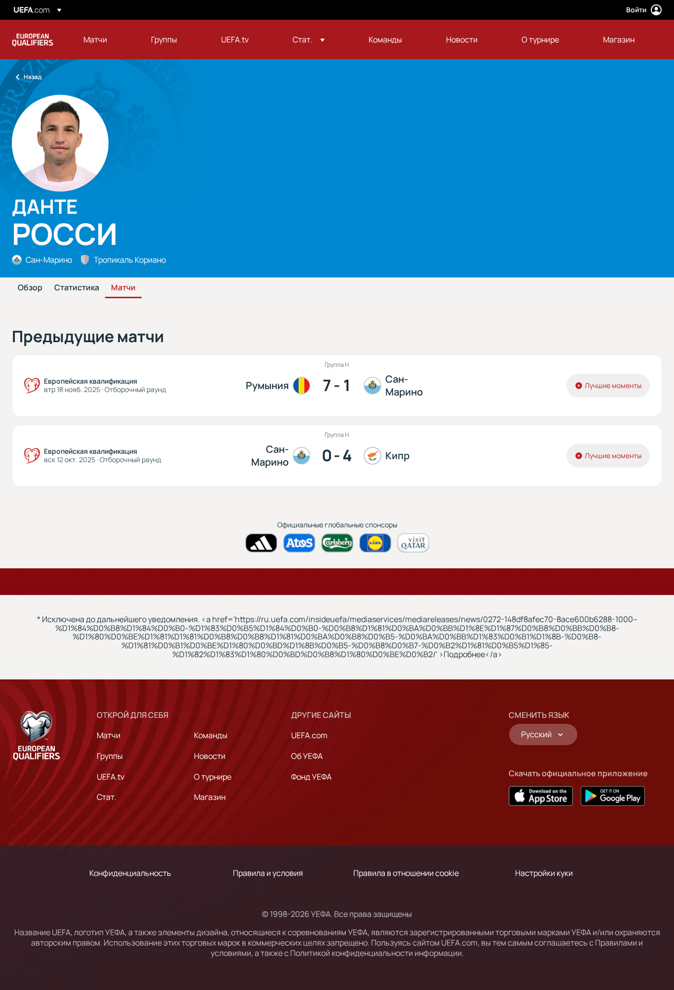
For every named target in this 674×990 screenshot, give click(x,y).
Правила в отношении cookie (406, 873)
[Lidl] (375, 543)
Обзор (30, 287)
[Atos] (299, 543)
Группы (110, 756)
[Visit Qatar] (413, 543)
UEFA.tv (110, 776)
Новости (209, 756)
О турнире (212, 776)
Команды (210, 735)
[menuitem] (105, 39)
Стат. (106, 797)
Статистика (76, 287)
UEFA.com (309, 735)
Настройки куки (544, 873)
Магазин (209, 797)
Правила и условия (268, 873)
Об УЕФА (307, 756)
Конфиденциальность (130, 873)
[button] (308, 39)
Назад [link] (32, 77)
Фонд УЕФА (311, 776)
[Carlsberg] (337, 543)
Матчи (123, 287)
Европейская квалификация (32, 39)
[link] (95, 39)
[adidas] (261, 543)
